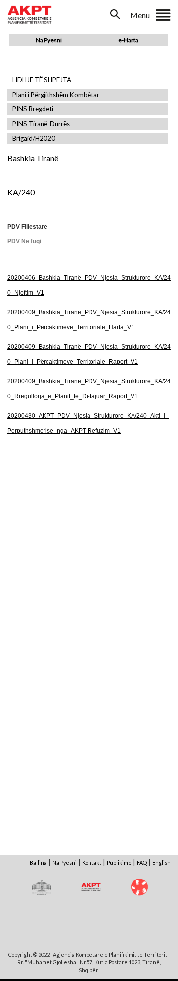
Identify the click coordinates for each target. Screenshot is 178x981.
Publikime (119, 862)
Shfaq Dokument (48, 527)
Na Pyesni (49, 40)
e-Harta (128, 40)
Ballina (38, 862)
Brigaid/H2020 (33, 138)
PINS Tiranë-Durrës (41, 124)
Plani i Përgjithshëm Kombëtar (55, 95)
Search (116, 14)
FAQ (142, 862)
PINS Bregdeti (32, 109)
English (161, 862)
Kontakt (91, 862)
